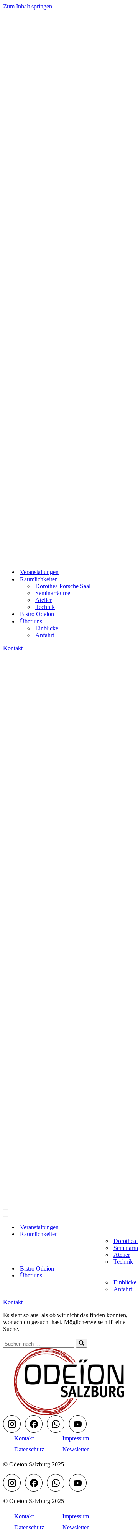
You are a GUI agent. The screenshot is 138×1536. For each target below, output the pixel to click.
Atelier (43, 600)
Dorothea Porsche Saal (62, 586)
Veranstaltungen (39, 572)
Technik (45, 607)
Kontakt (13, 648)
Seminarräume (52, 593)
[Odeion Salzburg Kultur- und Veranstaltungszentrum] (41, 558)
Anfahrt (44, 635)
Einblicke (46, 628)
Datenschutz (29, 1449)
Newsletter (75, 1449)
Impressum (75, 1438)
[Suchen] (81, 1343)
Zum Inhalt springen (27, 6)
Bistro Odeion (37, 614)
